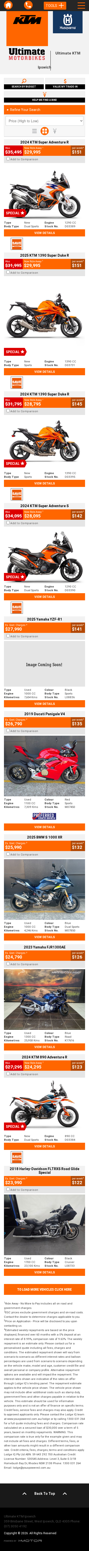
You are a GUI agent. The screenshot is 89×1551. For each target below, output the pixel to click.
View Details (44, 233)
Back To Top (44, 1493)
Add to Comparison (24, 159)
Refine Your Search (23, 109)
